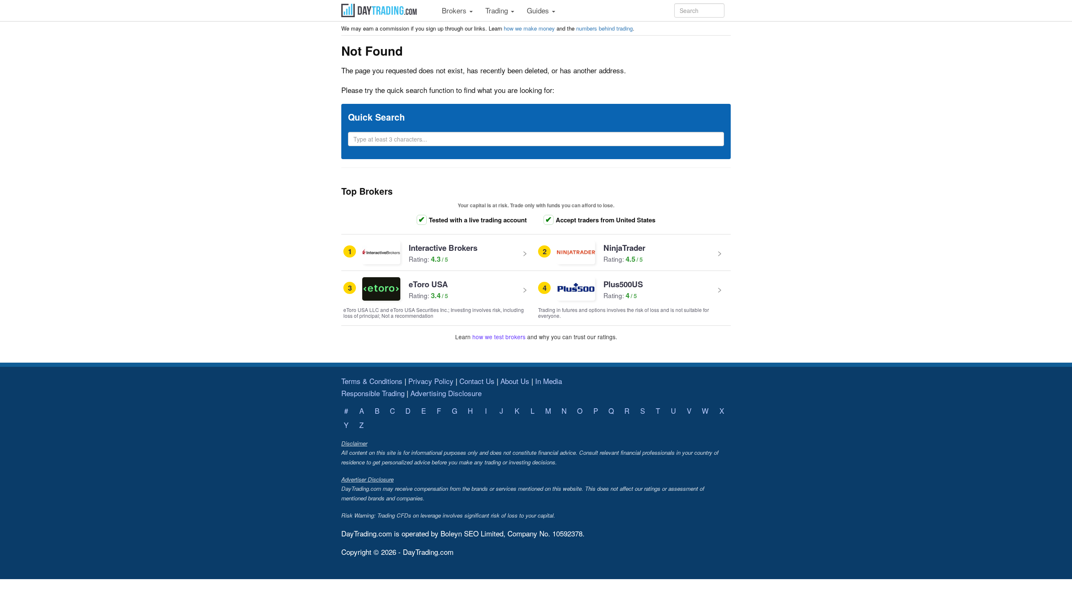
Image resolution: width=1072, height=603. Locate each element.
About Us (514, 381)
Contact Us (477, 381)
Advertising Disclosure (446, 393)
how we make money (529, 28)
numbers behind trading (604, 28)
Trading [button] (497, 10)
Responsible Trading (373, 393)
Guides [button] (539, 10)
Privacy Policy (431, 381)
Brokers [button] (455, 10)
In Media (548, 381)
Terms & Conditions (371, 381)
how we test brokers (499, 336)
